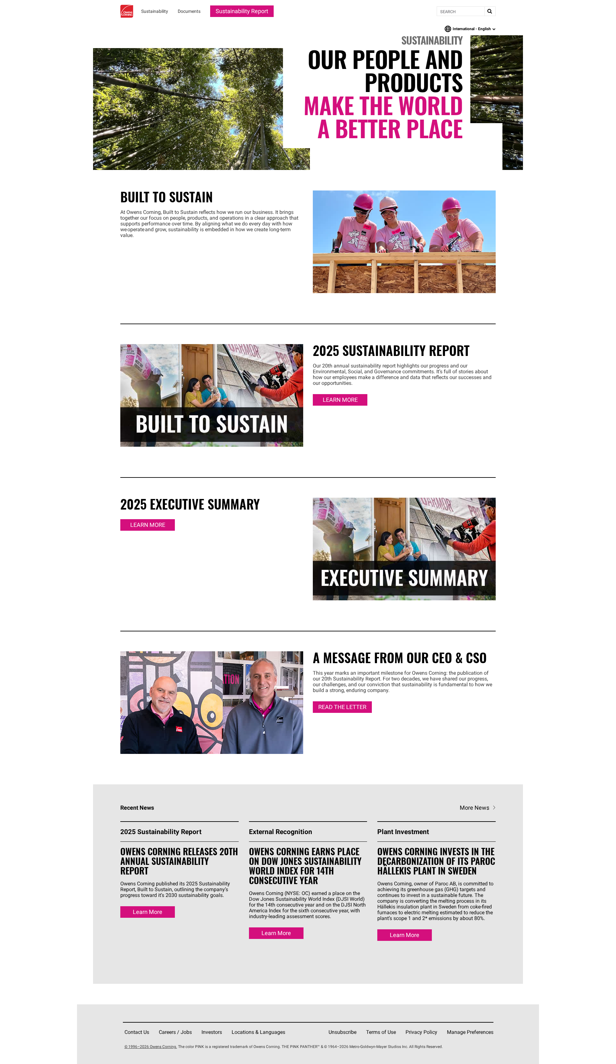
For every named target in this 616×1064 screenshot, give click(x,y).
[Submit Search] (490, 11)
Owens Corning (126, 11)
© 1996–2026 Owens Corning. (150, 1046)
